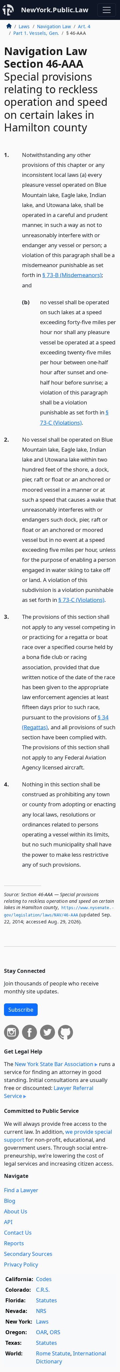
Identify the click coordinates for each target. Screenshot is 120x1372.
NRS (41, 1311)
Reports (14, 1243)
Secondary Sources (28, 1254)
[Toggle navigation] (106, 10)
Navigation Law (54, 26)
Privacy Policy (21, 1264)
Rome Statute (53, 1353)
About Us (15, 1211)
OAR (41, 1332)
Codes (44, 1279)
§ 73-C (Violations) (81, 600)
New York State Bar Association (54, 1064)
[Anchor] (35, 285)
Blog (9, 1200)
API (8, 1222)
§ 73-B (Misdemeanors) (72, 275)
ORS (55, 1332)
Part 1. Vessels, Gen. (36, 33)
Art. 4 (84, 26)
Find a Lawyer (21, 1190)
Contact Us (18, 1232)
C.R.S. (43, 1289)
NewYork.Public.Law (54, 9)
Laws (24, 26)
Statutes (46, 1300)
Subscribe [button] (20, 1009)
